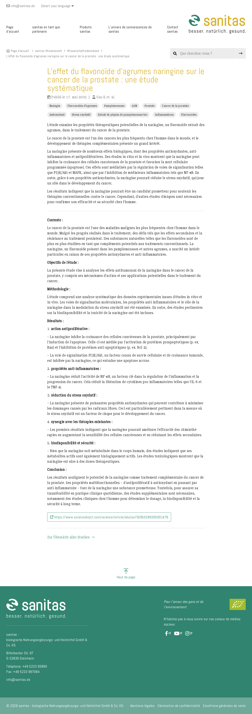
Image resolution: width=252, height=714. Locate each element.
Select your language (56, 6)
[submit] (241, 53)
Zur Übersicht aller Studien (68, 537)
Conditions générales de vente (224, 705)
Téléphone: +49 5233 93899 (26, 666)
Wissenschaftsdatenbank (83, 51)
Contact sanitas (172, 29)
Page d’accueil (12, 29)
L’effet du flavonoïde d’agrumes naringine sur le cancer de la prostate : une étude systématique (67, 56)
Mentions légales (142, 705)
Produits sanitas (86, 29)
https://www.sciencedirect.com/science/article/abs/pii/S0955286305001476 (110, 517)
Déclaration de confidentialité (179, 705)
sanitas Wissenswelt (48, 51)
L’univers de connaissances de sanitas (130, 29)
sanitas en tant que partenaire (46, 29)
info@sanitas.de (22, 6)
